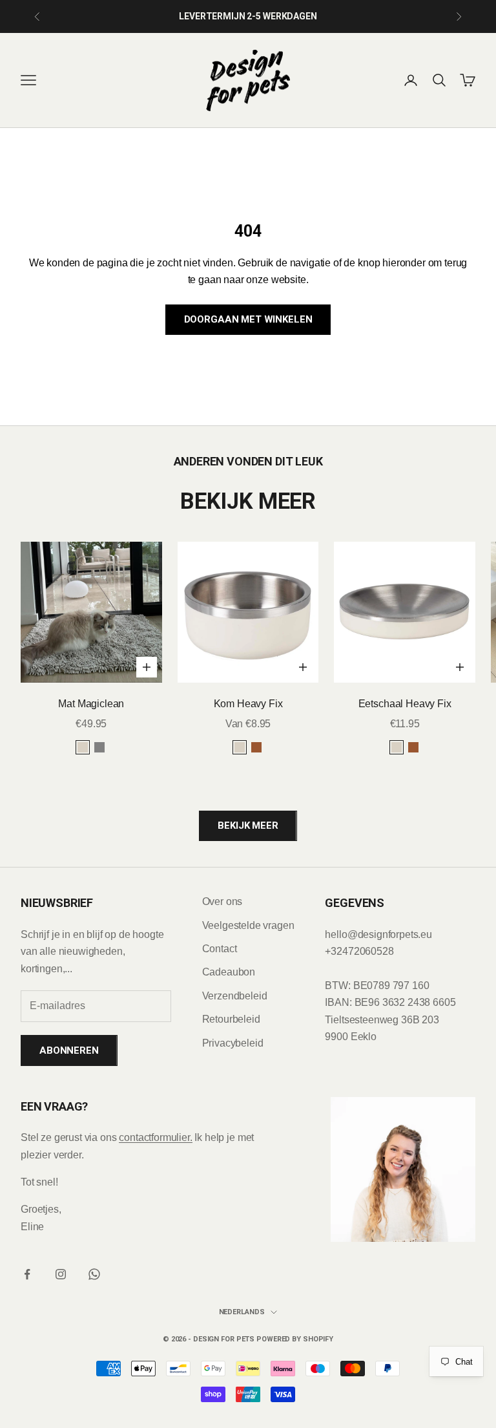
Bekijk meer (248, 825)
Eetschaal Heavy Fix (404, 703)
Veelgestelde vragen (248, 925)
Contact (219, 948)
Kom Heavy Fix (248, 703)
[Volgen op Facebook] (27, 1274)
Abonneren (69, 1050)
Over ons (222, 901)
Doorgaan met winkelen (248, 319)
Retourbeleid (231, 1019)
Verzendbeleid (234, 995)
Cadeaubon (229, 971)
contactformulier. (155, 1137)
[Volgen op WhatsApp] (94, 1274)
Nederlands (242, 1312)
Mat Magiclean (91, 703)
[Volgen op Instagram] (60, 1274)
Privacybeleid (233, 1043)
